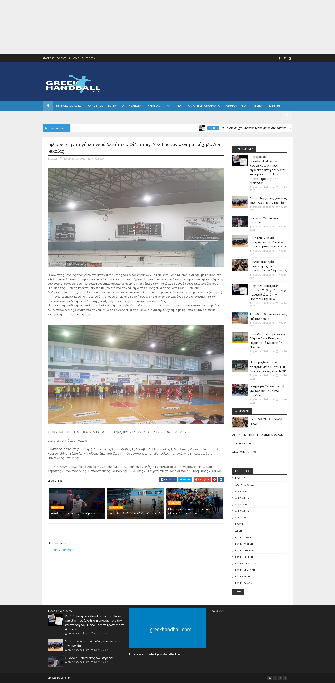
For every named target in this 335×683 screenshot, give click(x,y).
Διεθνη (274, 105)
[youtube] (290, 58)
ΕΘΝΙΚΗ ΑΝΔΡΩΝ (244, 543)
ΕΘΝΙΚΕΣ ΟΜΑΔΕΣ (68, 105)
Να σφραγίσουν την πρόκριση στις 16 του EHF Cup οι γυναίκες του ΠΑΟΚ (268, 366)
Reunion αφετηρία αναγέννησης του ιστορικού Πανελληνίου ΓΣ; (268, 266)
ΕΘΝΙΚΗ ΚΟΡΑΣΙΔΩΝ (245, 563)
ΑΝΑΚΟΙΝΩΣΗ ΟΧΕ (245, 452)
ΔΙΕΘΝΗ (239, 530)
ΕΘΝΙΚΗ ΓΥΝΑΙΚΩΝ (244, 550)
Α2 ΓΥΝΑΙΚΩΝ (242, 510)
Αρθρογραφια (236, 105)
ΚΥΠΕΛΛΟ (154, 105)
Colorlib (65, 677)
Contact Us (63, 58)
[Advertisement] (116, 27)
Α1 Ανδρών (98, 158)
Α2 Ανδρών (241, 504)
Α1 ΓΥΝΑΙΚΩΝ (132, 105)
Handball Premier (101, 105)
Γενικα (258, 105)
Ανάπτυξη (240, 517)
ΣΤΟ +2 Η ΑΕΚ (242, 443)
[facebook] (279, 58)
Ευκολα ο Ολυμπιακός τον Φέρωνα (73, 513)
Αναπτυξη (174, 105)
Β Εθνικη (240, 524)
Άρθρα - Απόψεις (244, 484)
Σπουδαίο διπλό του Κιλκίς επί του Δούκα (136, 513)
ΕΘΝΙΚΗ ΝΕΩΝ (242, 576)
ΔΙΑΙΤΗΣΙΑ (193, 128)
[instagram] (285, 58)
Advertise (48, 58)
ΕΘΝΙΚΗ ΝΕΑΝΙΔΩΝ (245, 570)
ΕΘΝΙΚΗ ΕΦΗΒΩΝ (244, 556)
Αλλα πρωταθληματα (204, 105)
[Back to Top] (285, 678)
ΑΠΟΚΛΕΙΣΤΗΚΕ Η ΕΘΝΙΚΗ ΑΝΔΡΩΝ (257, 435)
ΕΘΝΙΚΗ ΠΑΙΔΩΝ (243, 583)
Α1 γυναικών (242, 497)
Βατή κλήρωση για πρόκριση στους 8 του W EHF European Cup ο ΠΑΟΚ (268, 242)
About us (78, 58)
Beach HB (240, 478)
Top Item (90, 58)
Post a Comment (63, 550)
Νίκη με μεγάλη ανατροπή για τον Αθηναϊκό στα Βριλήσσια (189, 511)
